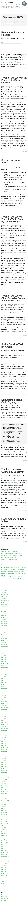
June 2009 (3, 697)
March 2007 (4, 745)
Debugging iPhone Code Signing (11, 401)
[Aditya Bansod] (24, 4)
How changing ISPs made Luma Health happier (11, 553)
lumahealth (11, 573)
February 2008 (4, 724)
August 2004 (4, 802)
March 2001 (4, 871)
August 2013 (4, 608)
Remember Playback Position (12, 33)
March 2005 (4, 789)
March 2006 (4, 766)
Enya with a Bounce (15, 475)
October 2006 (4, 755)
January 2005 (4, 793)
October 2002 (4, 844)
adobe (3, 567)
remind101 (18, 576)
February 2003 (4, 837)
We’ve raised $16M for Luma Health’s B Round (11, 555)
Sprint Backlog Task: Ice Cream (12, 345)
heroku (9, 571)
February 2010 (4, 684)
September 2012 (5, 627)
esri (13, 569)
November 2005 (4, 774)
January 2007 (4, 749)
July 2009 (3, 695)
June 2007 (3, 739)
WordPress (21, 913)
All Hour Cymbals (9, 482)
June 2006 (3, 760)
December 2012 (4, 621)
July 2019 (3, 592)
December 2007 (4, 728)
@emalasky (21, 135)
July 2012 (3, 630)
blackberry (8, 567)
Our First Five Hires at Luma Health (9, 559)
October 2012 (4, 625)
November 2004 (4, 797)
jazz (24, 571)
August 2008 (4, 714)
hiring (12, 571)
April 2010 (3, 680)
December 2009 (4, 688)
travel (19, 579)
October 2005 (4, 776)
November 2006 (4, 753)
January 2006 (4, 770)
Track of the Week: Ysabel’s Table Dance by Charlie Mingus (13, 219)
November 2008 (4, 709)
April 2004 (3, 810)
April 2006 (3, 764)
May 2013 (3, 611)
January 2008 (4, 726)
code (18, 567)
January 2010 (4, 686)
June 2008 (3, 718)
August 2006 (4, 756)
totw (14, 579)
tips (12, 579)
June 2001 (3, 865)
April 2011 (3, 659)
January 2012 (4, 642)
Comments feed (4, 898)
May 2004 (3, 808)
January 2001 (4, 875)
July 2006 (3, 758)
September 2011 (5, 650)
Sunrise (18, 480)
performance (13, 576)
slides (2, 579)
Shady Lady (20, 142)
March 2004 (4, 812)
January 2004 (4, 816)
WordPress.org (4, 900)
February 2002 (4, 852)
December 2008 (4, 707)
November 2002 (4, 842)
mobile (21, 573)
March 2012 (4, 638)
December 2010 (4, 667)
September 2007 (5, 734)
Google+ (3, 885)
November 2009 (4, 690)
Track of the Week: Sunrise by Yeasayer (12, 470)
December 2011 (4, 644)
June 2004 (3, 806)
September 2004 (5, 800)
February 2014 (4, 602)
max (16, 573)
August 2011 (4, 651)
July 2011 (3, 653)
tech (9, 579)
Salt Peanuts (20, 86)
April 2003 (3, 833)
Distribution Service (21, 355)
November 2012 (4, 623)
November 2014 (4, 600)
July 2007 (3, 737)
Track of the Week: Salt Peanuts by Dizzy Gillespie (14, 80)
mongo (25, 573)
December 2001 (4, 856)
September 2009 (5, 693)
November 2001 (4, 858)
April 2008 (3, 722)
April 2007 (3, 743)
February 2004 (4, 814)
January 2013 (4, 619)
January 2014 (4, 604)
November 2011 (4, 646)
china (15, 567)
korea (2, 573)
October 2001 (4, 860)
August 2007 (4, 735)
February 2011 (4, 663)
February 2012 (4, 640)
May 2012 (3, 634)
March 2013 (4, 615)
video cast (13, 525)
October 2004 (4, 798)
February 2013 (4, 617)
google (6, 571)
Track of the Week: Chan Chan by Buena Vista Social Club (13, 298)
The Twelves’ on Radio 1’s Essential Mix (12, 61)
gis (4, 571)
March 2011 (4, 661)
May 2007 (3, 741)
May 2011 (3, 657)
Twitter (2, 881)
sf (25, 576)
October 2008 (4, 711)
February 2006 (4, 768)
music (4, 576)
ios (16, 571)
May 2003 (3, 831)
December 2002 (4, 840)
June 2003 (3, 829)
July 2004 (3, 804)
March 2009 (4, 701)
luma (7, 573)
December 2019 (4, 587)
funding (18, 569)
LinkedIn (3, 883)
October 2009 (4, 692)
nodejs (8, 576)
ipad (18, 571)
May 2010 (3, 678)
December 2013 (4, 606)
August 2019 (4, 590)
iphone (21, 571)
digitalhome (6, 569)
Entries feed (4, 896)
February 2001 (4, 873)
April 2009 (3, 699)
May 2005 (3, 785)
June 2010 (3, 676)
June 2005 (3, 783)
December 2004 (4, 795)
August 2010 (4, 674)
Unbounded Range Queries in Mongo (9, 557)
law (4, 573)
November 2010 (4, 669)
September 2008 (5, 713)
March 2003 (4, 835)
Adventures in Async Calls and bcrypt (9, 551)
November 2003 (4, 819)
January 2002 (4, 854)
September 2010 (5, 672)
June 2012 (3, 632)
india (14, 571)
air (6, 567)
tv (22, 579)
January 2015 (4, 598)
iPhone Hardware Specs (10, 161)
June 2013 (3, 609)
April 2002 (3, 848)
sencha (22, 576)
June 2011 (3, 655)
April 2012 (3, 636)
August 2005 (4, 779)
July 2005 (3, 781)
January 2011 (4, 665)
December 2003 (4, 818)
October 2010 (4, 671)
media (18, 573)
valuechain (24, 579)
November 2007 (4, 730)
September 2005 (5, 777)
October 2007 (4, 732)
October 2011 (4, 648)
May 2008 (3, 720)
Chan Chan (20, 304)
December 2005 (4, 772)
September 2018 (5, 594)
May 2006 (3, 762)
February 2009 (4, 703)
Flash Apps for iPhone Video (13, 520)
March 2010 (4, 682)
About (2, 10)
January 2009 (4, 705)
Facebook (3, 887)
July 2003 (3, 827)
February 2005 (4, 791)
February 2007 (4, 747)
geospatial (21, 569)
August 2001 (4, 863)
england (10, 569)
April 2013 (3, 613)
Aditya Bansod (7, 2)
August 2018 (4, 596)
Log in (2, 894)
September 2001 (5, 861)
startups (6, 579)
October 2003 (4, 821)
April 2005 (3, 787)
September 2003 (5, 823)
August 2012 (4, 629)
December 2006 (4, 751)
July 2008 (3, 716)
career (12, 567)
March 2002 (4, 850)
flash (15, 569)
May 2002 (3, 846)
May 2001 (3, 867)
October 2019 (4, 589)
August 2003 (4, 825)
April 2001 (3, 869)
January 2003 (4, 839)
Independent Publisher (8, 913)
